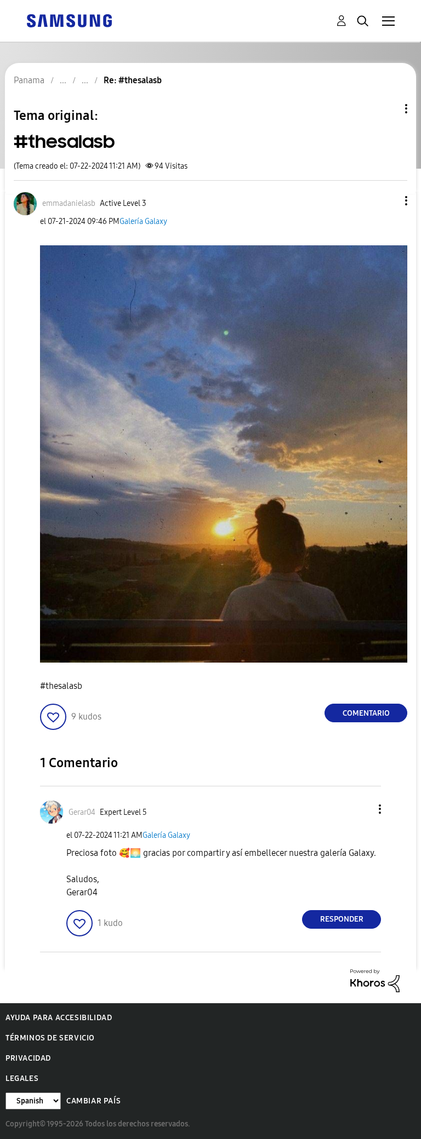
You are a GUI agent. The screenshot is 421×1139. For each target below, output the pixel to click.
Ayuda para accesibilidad (58, 1017)
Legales (21, 1078)
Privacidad (28, 1058)
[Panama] (69, 20)
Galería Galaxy (143, 221)
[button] (388, 200)
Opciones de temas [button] (387, 108)
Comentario (366, 713)
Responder (341, 919)
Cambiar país (93, 1101)
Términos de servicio (50, 1038)
